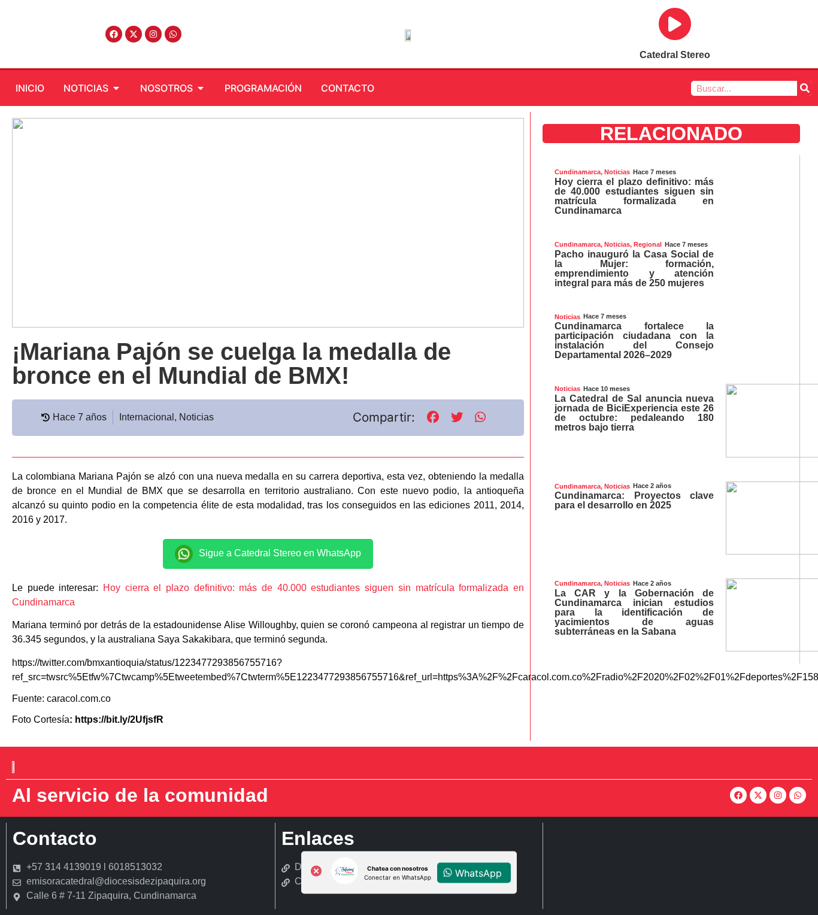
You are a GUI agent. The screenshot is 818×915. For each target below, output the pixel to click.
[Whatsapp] (173, 34)
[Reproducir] (675, 24)
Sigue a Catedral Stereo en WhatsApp (280, 553)
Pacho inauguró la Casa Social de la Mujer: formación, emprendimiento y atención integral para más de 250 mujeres (634, 268)
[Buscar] (804, 88)
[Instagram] (153, 34)
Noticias (196, 417)
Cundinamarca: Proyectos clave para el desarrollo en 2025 (634, 500)
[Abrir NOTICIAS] (116, 88)
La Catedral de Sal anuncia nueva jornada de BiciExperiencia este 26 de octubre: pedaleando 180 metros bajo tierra (634, 412)
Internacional (146, 417)
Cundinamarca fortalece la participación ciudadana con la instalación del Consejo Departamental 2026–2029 (634, 340)
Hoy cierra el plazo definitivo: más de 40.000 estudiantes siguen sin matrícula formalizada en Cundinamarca (634, 196)
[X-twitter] (133, 34)
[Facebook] (113, 34)
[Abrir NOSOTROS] (200, 88)
